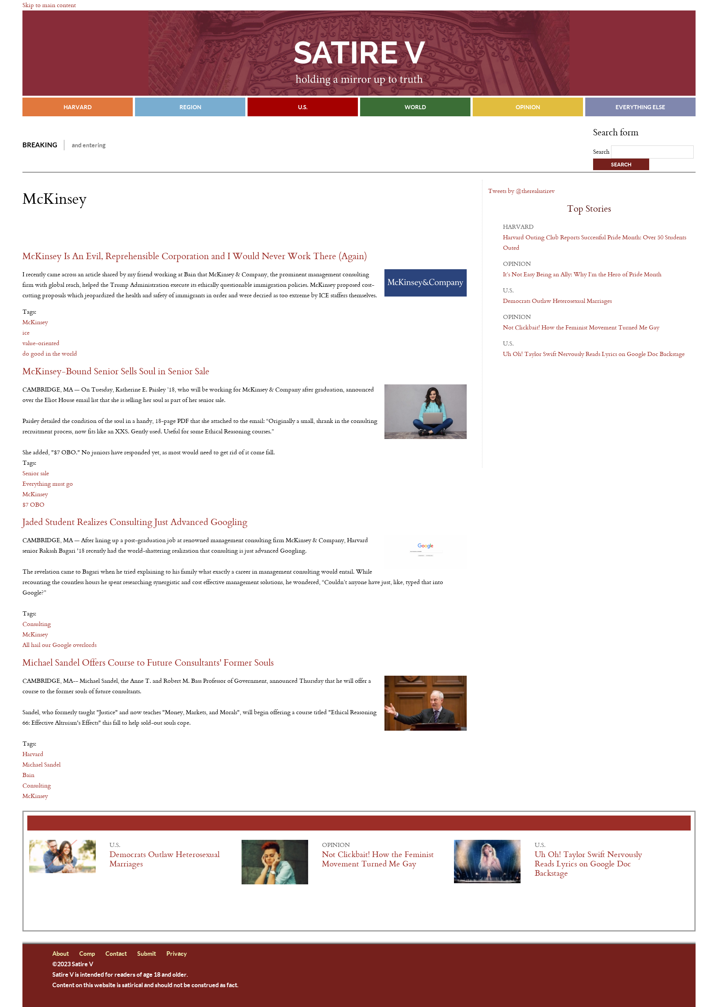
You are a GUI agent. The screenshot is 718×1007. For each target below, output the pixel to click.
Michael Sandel (41, 764)
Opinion (528, 107)
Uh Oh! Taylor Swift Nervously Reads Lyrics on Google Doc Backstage (594, 354)
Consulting (36, 624)
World (415, 107)
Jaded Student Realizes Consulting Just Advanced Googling (134, 522)
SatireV (359, 53)
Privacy (176, 953)
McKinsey (35, 322)
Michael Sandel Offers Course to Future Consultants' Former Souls (148, 663)
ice (26, 333)
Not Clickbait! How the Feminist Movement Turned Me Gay (581, 327)
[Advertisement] (109, 229)
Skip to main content (49, 5)
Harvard (78, 107)
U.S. (302, 107)
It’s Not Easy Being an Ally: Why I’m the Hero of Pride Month (582, 274)
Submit (146, 953)
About (60, 953)
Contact (116, 953)
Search (602, 152)
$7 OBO (33, 505)
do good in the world (49, 353)
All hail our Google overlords (59, 645)
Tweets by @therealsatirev (521, 191)
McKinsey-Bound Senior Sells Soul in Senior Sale (115, 371)
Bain (28, 775)
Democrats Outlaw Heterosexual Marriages (557, 301)
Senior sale (35, 473)
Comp (87, 953)
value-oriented (40, 343)
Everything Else (640, 107)
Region (190, 107)
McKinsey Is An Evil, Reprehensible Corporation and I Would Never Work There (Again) (194, 256)
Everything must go (47, 484)
